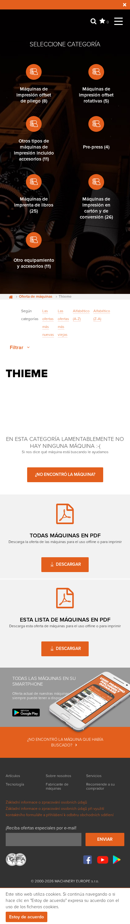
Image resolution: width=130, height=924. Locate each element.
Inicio (9, 297)
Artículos (13, 776)
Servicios (94, 776)
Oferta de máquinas (35, 297)
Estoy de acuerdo (26, 917)
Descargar (68, 564)
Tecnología (15, 784)
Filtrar (17, 347)
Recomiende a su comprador (100, 786)
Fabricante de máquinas (57, 786)
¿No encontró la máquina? (65, 474)
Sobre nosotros (58, 776)
